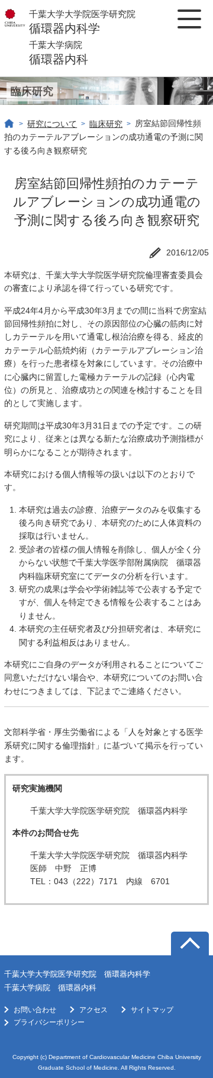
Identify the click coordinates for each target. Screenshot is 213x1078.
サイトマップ (152, 1010)
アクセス (93, 1010)
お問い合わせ (35, 1010)
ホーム (9, 124)
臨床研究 (105, 124)
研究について (52, 124)
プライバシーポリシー (49, 1022)
